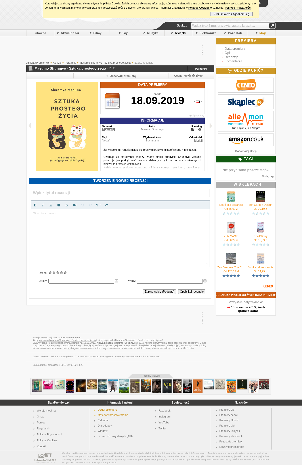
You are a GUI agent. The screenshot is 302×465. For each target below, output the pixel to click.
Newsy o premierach (231, 446)
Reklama (103, 420)
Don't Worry (261, 236)
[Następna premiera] (211, 126)
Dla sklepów (105, 425)
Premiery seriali (228, 415)
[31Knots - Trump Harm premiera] (92, 381)
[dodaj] (106, 140)
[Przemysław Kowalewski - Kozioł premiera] (167, 381)
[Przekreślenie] (67, 205)
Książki (180, 33)
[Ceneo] (246, 80)
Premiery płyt (227, 425)
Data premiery (235, 48)
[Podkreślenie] (51, 205)
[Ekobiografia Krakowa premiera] (124, 381)
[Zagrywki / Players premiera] (253, 381)
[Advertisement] (120, 49)
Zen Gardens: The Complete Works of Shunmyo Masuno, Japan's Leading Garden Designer (231, 267)
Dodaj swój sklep (245, 151)
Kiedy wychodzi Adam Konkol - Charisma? (137, 356)
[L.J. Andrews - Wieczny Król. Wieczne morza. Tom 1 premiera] (37, 381)
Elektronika (207, 33)
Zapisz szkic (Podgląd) (159, 291)
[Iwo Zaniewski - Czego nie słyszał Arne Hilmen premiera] (156, 381)
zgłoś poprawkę (196, 115)
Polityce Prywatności (238, 7)
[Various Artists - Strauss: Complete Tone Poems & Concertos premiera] (209, 381)
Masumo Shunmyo (152, 129)
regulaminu (111, 462)
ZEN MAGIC (231, 236)
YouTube (164, 422)
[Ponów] (91, 205)
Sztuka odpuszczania (260, 267)
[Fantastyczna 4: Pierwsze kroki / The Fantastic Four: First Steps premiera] (146, 381)
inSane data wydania (62, 356)
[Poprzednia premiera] (30, 126)
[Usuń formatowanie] (107, 205)
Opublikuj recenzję (192, 291)
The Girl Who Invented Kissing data (94, 356)
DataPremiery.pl (59, 402)
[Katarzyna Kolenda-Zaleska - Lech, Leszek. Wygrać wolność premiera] (187, 381)
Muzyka (153, 33)
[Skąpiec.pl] (246, 96)
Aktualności (70, 33)
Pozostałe (235, 33)
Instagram (164, 416)
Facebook (164, 410)
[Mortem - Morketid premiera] (220, 381)
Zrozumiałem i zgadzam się (231, 14)
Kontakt (41, 446)
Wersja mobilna (46, 410)
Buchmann (152, 140)
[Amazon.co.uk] (246, 135)
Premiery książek (229, 431)
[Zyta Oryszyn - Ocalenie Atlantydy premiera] (177, 381)
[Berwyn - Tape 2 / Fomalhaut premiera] (242, 381)
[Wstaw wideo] (75, 205)
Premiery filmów (229, 420)
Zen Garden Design (260, 204)
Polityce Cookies (199, 7)
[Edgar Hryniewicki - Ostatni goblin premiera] (102, 381)
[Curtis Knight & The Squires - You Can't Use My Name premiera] (264, 381)
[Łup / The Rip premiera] (80, 381)
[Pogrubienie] (35, 205)
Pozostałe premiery (231, 441)
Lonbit (52, 459)
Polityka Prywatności (49, 434)
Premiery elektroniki (231, 436)
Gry (125, 33)
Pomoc (41, 422)
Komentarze (233, 61)
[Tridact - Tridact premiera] (59, 381)
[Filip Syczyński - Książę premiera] (135, 381)
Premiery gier (227, 409)
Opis (228, 53)
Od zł (231, 208)
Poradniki (201, 68)
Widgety (102, 431)
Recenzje (231, 57)
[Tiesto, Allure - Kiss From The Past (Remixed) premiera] (48, 381)
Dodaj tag (268, 176)
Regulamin (43, 428)
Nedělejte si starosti (231, 204)
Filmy (97, 33)
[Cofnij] (83, 205)
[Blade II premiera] (113, 381)
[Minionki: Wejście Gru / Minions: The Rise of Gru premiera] (231, 381)
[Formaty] (99, 205)
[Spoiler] (59, 205)
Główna (40, 33)
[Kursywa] (43, 205)
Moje (263, 33)
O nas (40, 416)
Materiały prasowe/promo (113, 415)
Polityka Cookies (47, 440)
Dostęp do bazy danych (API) (115, 436)
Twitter (162, 428)
